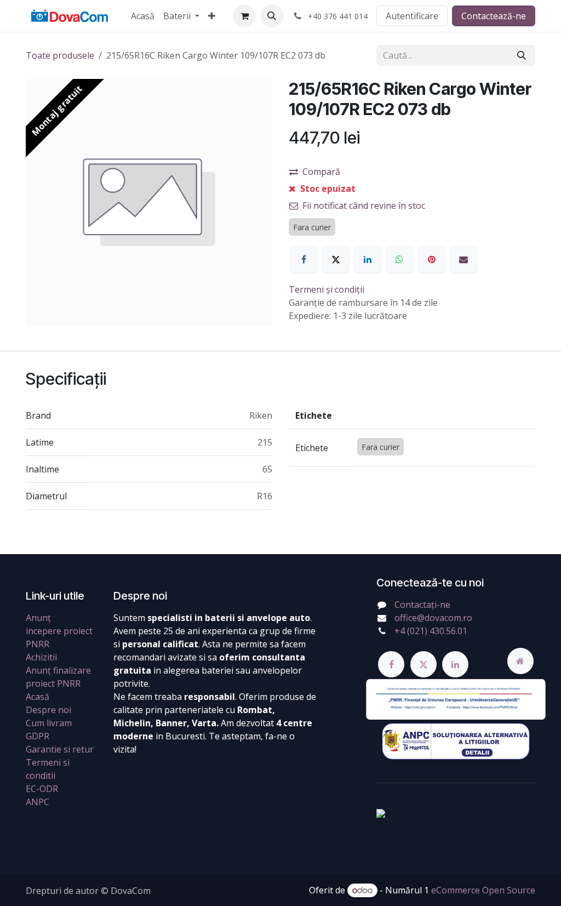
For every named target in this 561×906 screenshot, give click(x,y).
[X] (336, 259)
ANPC (37, 802)
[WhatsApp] (399, 259)
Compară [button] (321, 172)
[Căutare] (521, 55)
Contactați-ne (422, 605)
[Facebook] (303, 259)
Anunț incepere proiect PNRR (59, 631)
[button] (271, 15)
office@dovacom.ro (433, 618)
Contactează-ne (493, 16)
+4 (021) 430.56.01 (430, 631)
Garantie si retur (60, 749)
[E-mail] (463, 259)
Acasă (37, 697)
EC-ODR (42, 789)
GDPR (37, 736)
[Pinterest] (432, 259)
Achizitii (41, 657)
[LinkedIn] (367, 259)
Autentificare (412, 16)
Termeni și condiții (326, 289)
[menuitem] (143, 16)
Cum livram (49, 723)
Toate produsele (60, 55)
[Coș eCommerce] (244, 15)
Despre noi (48, 710)
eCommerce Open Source (483, 890)
